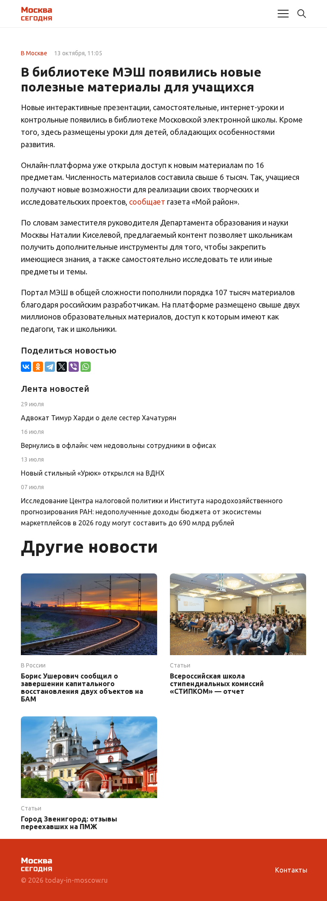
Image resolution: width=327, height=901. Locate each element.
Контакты (291, 870)
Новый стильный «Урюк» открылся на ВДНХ (92, 473)
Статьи (180, 665)
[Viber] (74, 367)
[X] (62, 367)
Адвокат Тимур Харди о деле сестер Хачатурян (98, 418)
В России (33, 665)
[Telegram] (50, 367)
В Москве (34, 53)
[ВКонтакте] (26, 367)
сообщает (147, 201)
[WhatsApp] (85, 367)
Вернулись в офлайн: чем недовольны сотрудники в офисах (118, 445)
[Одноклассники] (38, 367)
